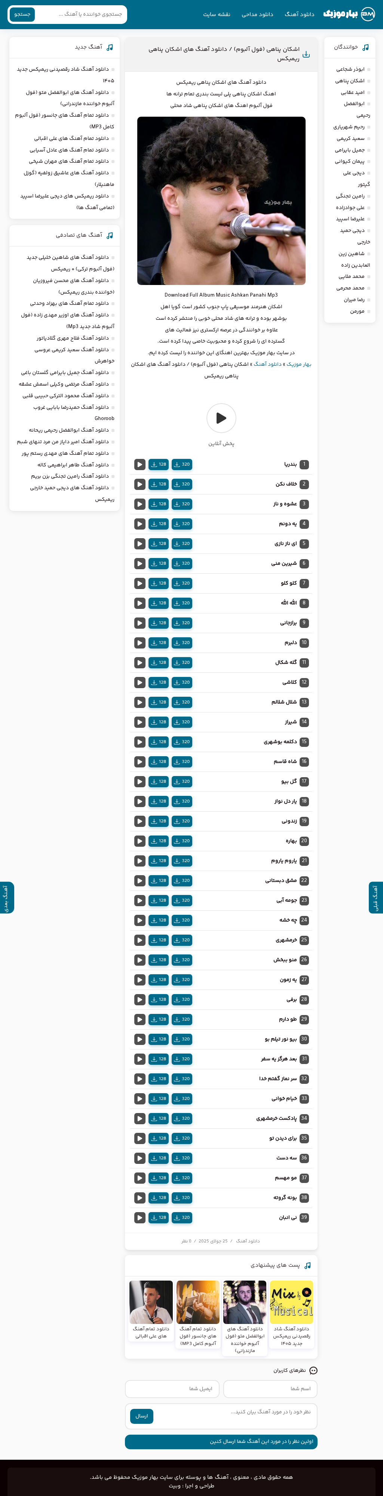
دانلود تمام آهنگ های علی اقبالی (71, 139)
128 (162, 464)
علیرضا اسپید (350, 219)
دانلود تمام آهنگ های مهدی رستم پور (65, 454)
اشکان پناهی (350, 81)
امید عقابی (353, 93)
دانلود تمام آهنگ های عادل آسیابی (69, 150)
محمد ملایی (351, 277)
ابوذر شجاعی (350, 69)
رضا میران (354, 300)
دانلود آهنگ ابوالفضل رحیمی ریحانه (69, 430)
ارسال (141, 1416)
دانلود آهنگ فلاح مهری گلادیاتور (73, 338)
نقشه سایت (216, 14)
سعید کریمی (351, 139)
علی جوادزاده (350, 208)
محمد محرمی (350, 288)
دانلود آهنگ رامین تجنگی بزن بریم (70, 476)
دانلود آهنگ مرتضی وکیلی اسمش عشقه (64, 384)
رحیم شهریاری (349, 127)
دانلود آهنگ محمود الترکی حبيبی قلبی (65, 396)
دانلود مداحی (257, 14)
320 (186, 464)
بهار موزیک (299, 365)
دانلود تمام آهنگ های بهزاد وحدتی (69, 304)
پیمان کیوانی (350, 161)
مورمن (357, 311)
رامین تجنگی (350, 196)
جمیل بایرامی (350, 150)
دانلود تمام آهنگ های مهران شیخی (69, 161)
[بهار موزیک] (349, 14)
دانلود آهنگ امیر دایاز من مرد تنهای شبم (63, 442)
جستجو (22, 14)
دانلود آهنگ (300, 14)
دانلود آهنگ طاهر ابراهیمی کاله (73, 465)
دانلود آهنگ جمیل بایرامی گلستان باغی (65, 373)
